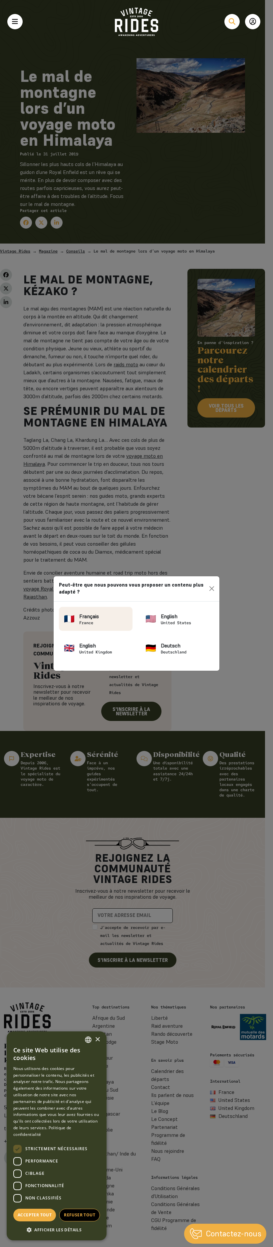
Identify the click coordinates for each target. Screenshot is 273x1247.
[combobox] (88, 1039)
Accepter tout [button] (35, 1215)
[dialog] (57, 1135)
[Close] (212, 589)
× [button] (97, 1039)
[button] (56, 1230)
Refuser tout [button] (79, 1215)
